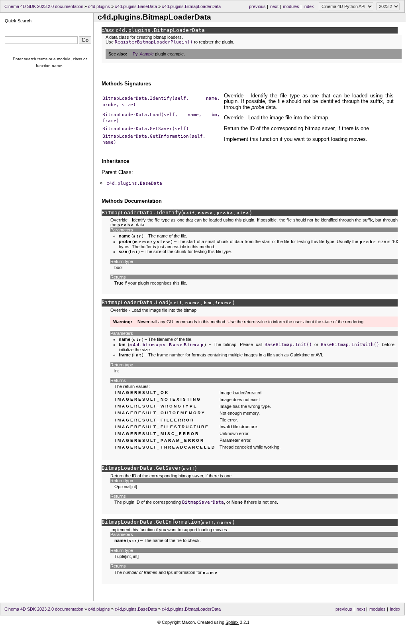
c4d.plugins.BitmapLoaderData (191, 6)
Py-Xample (143, 53)
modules (291, 6)
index (309, 6)
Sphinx (232, 622)
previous (257, 6)
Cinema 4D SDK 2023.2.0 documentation (43, 6)
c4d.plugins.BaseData (136, 6)
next (274, 6)
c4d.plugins (99, 6)
